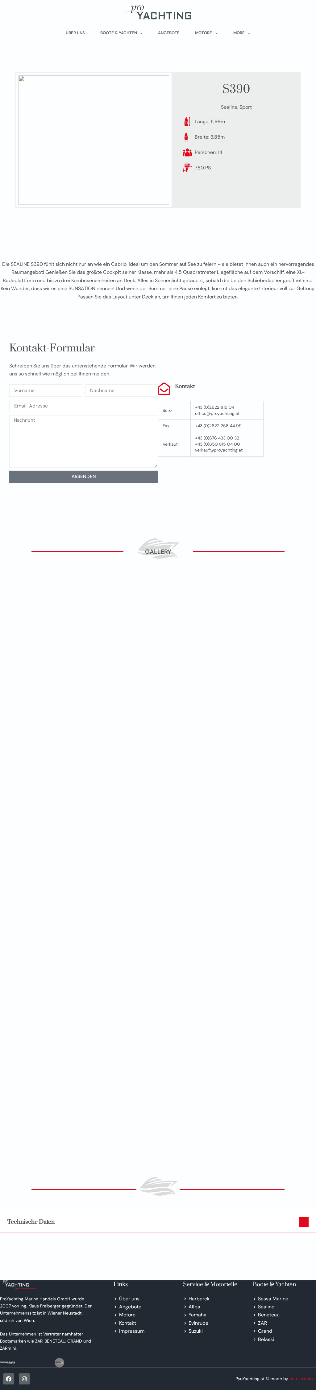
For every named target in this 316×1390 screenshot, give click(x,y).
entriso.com (301, 1378)
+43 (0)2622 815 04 (214, 407)
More (239, 32)
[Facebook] (8, 1378)
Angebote (169, 32)
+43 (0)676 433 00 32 (217, 438)
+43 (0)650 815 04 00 (217, 444)
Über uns (75, 32)
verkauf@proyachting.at (219, 450)
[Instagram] (24, 1378)
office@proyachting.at (217, 413)
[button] (158, 1221)
